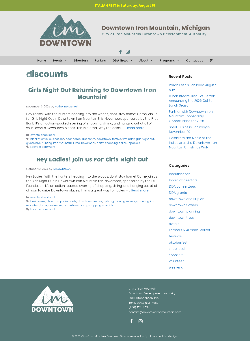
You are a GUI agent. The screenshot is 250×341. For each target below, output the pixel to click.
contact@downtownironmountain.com (155, 312)
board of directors (183, 180)
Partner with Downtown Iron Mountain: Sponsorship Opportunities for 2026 (191, 116)
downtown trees (182, 217)
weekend (176, 267)
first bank (128, 139)
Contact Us (194, 60)
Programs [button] (167, 60)
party (100, 143)
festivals (175, 236)
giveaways (33, 143)
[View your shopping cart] (211, 60)
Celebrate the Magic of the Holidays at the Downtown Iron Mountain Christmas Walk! (193, 143)
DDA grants (178, 193)
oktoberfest (178, 242)
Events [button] (58, 60)
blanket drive (39, 139)
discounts (88, 139)
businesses (56, 139)
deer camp (73, 139)
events (35, 135)
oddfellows (71, 205)
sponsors (176, 255)
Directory (81, 60)
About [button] (143, 60)
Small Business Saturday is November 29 (189, 129)
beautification (179, 174)
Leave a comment (42, 147)
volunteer (176, 261)
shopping (111, 143)
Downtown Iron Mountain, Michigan (156, 28)
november (88, 143)
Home (41, 60)
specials (134, 143)
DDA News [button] (120, 60)
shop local (48, 135)
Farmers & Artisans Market (189, 230)
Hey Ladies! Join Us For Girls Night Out (92, 159)
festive (116, 139)
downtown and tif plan (186, 199)
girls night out (145, 139)
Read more (135, 128)
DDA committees (182, 186)
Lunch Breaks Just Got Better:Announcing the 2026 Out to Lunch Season (192, 101)
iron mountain (62, 143)
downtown (103, 139)
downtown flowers (183, 205)
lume (76, 143)
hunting (47, 143)
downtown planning (184, 211)
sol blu (123, 143)
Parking (100, 60)
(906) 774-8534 (139, 307)
